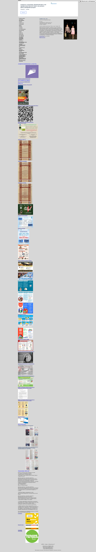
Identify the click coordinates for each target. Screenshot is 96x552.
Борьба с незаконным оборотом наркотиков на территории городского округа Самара (26, 388)
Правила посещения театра (21, 50)
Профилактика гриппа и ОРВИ (23, 339)
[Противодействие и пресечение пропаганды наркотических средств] (28, 131)
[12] (25, 333)
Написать (23, 12)
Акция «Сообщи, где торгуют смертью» (25, 260)
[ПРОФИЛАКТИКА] (23, 420)
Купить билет (22, 18)
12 (18, 327)
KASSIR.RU (20, 513)
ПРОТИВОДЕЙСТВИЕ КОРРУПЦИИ (22, 53)
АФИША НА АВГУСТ (22, 139)
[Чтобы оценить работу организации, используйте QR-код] (25, 113)
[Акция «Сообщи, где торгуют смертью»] (25, 266)
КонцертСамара (21, 524)
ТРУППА (20, 26)
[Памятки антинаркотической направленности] (25, 357)
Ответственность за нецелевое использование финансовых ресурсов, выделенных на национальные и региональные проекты (22, 58)
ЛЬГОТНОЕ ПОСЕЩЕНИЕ (21, 20)
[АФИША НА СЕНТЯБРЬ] (25, 172)
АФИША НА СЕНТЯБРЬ (22, 161)
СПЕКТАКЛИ (21, 24)
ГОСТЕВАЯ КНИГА (22, 29)
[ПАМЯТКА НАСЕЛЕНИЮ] (25, 222)
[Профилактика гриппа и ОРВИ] (25, 345)
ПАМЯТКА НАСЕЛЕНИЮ (22, 215)
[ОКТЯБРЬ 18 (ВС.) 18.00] (70, 29)
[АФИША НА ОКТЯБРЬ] (25, 194)
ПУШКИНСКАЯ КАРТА (22, 48)
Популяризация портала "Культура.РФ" (25, 84)
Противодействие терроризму (22, 42)
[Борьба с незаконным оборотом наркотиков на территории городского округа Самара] (23, 394)
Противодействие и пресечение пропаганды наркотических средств (25, 123)
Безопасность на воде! (22, 314)
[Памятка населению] (23, 236)
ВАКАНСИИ (21, 34)
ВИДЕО (20, 25)
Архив (20, 31)
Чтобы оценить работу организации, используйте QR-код (28, 105)
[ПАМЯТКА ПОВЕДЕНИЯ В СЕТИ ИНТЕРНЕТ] (32, 431)
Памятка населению (21, 228)
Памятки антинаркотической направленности (26, 351)
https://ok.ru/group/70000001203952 (24, 81)
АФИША (20, 21)
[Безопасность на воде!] (25, 320)
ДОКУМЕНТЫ (21, 30)
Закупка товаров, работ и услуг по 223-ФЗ (22, 45)
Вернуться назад (42, 37)
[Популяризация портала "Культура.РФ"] (20, 87)
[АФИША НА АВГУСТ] (25, 150)
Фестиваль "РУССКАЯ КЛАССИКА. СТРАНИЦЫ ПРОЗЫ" (21, 38)
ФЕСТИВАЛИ (21, 35)
